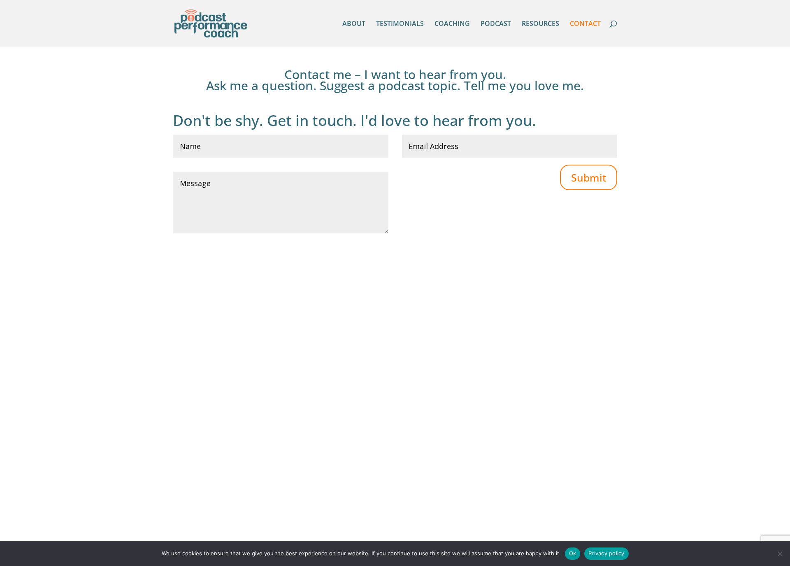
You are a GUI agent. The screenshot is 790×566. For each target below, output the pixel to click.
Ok (572, 553)
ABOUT (353, 24)
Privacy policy (606, 553)
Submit (588, 177)
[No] (780, 554)
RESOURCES (540, 24)
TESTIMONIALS (400, 24)
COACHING (452, 24)
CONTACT (585, 24)
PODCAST (496, 24)
